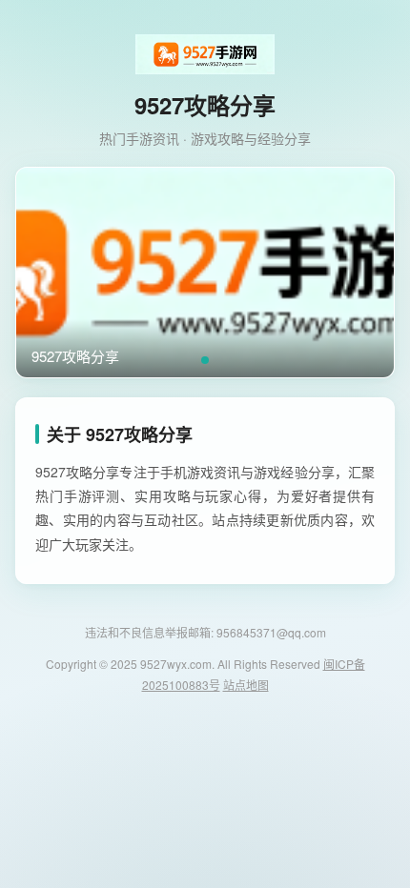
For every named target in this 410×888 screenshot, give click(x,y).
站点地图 (246, 684)
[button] (205, 360)
